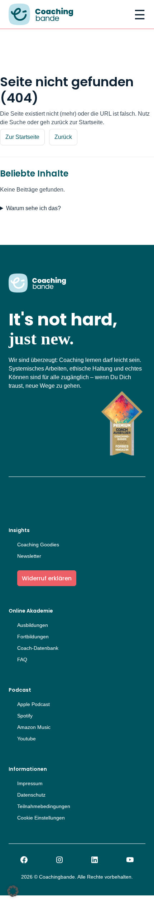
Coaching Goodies (38, 544)
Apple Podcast (33, 704)
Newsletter (29, 556)
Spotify (25, 716)
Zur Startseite (22, 137)
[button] (13, 891)
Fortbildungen (33, 636)
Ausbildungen (32, 625)
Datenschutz (31, 795)
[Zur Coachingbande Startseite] (41, 15)
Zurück (63, 137)
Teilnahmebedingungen (43, 806)
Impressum (30, 783)
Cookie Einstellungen (41, 818)
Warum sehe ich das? (33, 208)
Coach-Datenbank (37, 648)
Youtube (26, 738)
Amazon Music (33, 727)
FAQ (22, 659)
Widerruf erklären (47, 578)
